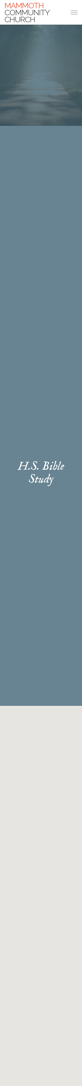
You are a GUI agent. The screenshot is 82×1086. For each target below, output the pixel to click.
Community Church (26, 12)
